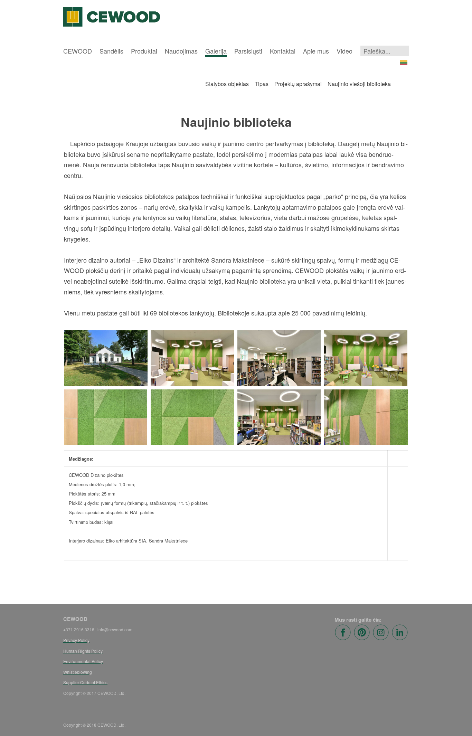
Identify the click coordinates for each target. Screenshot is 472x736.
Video (344, 50)
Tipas (261, 84)
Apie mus (316, 50)
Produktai (144, 50)
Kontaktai (282, 50)
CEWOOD (77, 50)
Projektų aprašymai (298, 84)
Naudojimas (181, 50)
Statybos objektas (227, 84)
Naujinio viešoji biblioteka (359, 84)
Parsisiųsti (248, 50)
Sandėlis (111, 50)
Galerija (216, 50)
